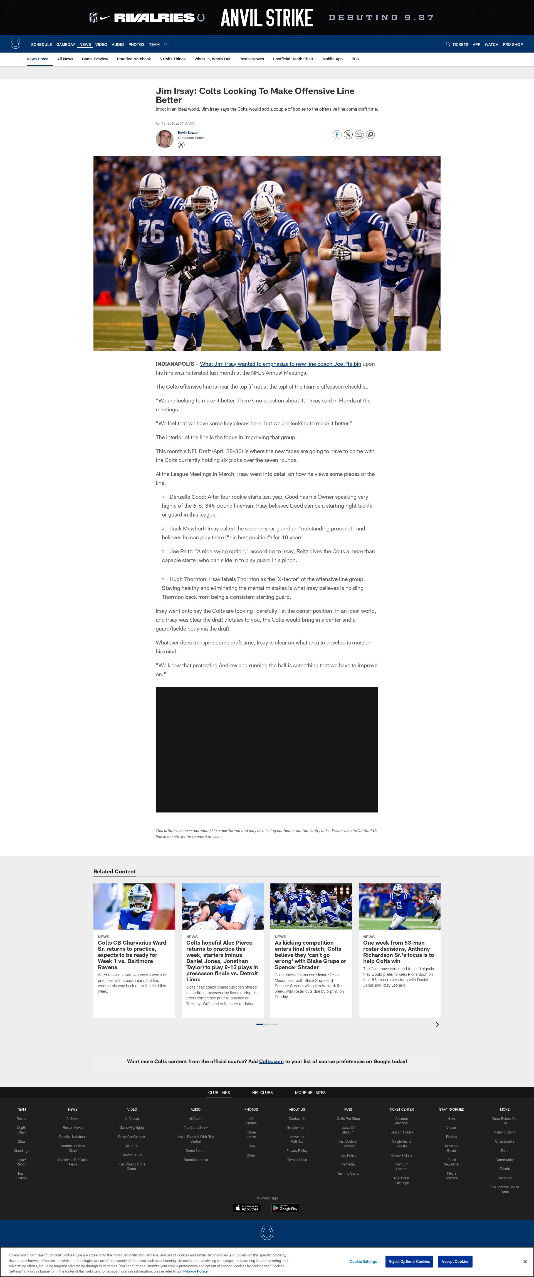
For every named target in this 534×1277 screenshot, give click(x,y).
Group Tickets (401, 1155)
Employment (296, 1127)
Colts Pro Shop (348, 1118)
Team (21, 1109)
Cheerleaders (505, 1141)
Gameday (348, 1164)
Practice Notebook (72, 1136)
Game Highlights (132, 1127)
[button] (267, 750)
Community (505, 1160)
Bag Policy (348, 1155)
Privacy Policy (296, 1150)
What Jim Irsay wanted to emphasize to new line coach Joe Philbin (280, 363)
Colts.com (271, 1061)
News (73, 1109)
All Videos (132, 1118)
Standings (21, 1150)
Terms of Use (297, 1160)
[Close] (525, 1261)
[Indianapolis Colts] (267, 1234)
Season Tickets (401, 1132)
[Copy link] (370, 135)
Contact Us (297, 1118)
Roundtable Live (196, 1160)
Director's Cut (132, 1155)
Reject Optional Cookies (409, 1261)
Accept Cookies (455, 1261)
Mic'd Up (132, 1146)
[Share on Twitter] (348, 137)
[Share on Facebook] (337, 137)
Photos (251, 1109)
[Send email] (359, 137)
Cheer (251, 1155)
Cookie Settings (363, 1261)
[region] (267, 1262)
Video (132, 1109)
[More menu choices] (166, 44)
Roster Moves (73, 1127)
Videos (451, 1127)
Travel (251, 1146)
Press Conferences (132, 1136)
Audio (196, 1109)
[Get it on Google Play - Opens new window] (285, 1210)
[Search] (448, 44)
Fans (504, 1150)
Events (505, 1168)
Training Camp (348, 1173)
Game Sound (196, 1150)
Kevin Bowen (188, 132)
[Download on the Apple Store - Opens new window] (247, 1208)
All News (72, 1118)
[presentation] (438, 1025)
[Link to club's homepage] (15, 43)
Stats (22, 1141)
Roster (21, 1118)
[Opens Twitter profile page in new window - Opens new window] (181, 145)
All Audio (195, 1118)
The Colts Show (196, 1127)
